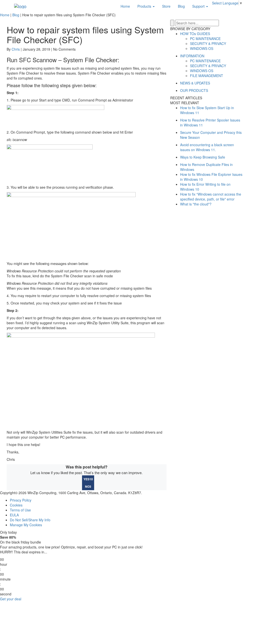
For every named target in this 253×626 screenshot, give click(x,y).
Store (166, 6)
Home (125, 6)
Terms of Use (20, 509)
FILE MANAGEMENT (206, 75)
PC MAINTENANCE (205, 38)
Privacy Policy (20, 500)
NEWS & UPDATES (195, 83)
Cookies (16, 505)
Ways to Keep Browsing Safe (202, 157)
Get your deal (10, 598)
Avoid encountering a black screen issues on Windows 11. (207, 147)
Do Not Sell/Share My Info (30, 519)
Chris (16, 49)
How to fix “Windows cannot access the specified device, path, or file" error (210, 197)
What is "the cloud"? (195, 204)
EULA (14, 514)
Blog (181, 6)
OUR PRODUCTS (194, 90)
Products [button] (144, 6)
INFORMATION (192, 55)
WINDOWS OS (201, 48)
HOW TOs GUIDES (195, 33)
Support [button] (199, 6)
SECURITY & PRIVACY (208, 43)
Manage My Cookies (26, 524)
